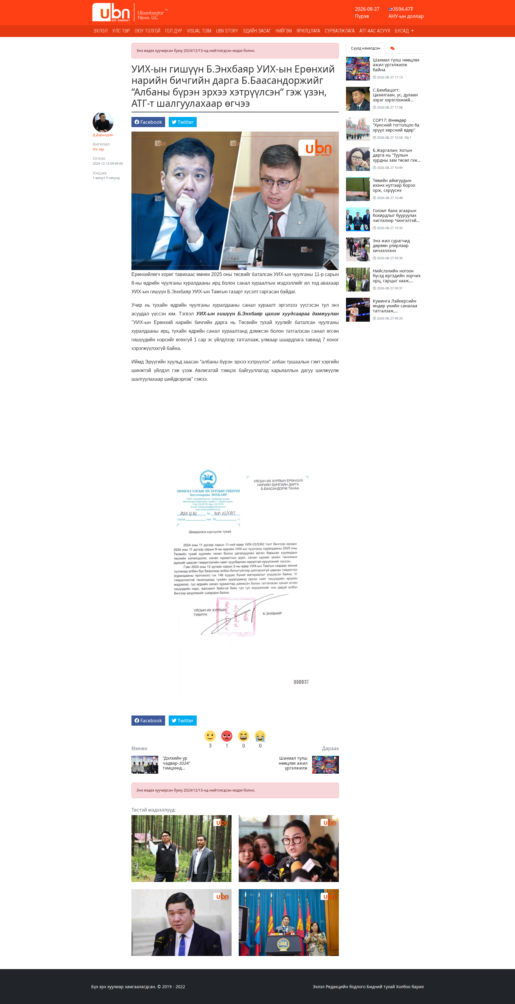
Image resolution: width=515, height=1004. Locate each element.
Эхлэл (101, 31)
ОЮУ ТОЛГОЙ (147, 31)
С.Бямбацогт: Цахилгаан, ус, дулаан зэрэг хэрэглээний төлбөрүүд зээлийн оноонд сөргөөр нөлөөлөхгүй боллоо (395, 102)
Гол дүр (173, 31)
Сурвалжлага (340, 31)
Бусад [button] (402, 31)
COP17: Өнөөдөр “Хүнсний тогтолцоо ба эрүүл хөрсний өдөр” (396, 125)
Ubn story (227, 31)
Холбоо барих (410, 986)
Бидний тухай (381, 986)
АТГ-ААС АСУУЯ (374, 31)
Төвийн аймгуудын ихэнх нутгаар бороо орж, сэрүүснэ (394, 185)
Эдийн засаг (257, 31)
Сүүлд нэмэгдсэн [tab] (365, 48)
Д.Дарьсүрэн (103, 134)
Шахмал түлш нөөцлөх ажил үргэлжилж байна (293, 763)
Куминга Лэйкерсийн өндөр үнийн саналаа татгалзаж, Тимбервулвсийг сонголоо (395, 311)
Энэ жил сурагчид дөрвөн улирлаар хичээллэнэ (391, 246)
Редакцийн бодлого (345, 986)
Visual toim (199, 31)
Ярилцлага (308, 31)
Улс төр (121, 31)
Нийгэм (284, 31)
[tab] (392, 48)
